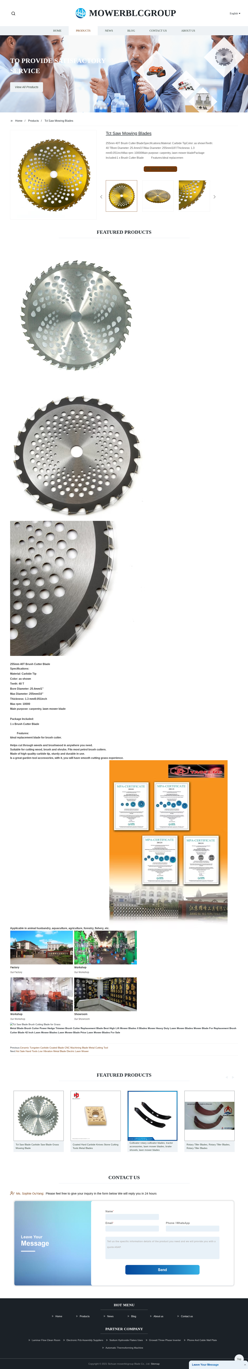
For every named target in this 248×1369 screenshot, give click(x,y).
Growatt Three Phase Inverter (165, 1340)
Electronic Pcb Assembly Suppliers (84, 1340)
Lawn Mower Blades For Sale (103, 1032)
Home (57, 30)
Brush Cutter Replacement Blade (84, 1028)
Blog (131, 30)
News (109, 30)
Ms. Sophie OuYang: (30, 1193)
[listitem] (124, 195)
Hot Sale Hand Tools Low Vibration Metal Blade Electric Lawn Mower (52, 1051)
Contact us (158, 30)
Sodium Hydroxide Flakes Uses (126, 1340)
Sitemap (155, 1363)
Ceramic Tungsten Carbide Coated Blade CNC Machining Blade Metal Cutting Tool (64, 1047)
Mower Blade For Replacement (211, 1028)
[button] (13, 13)
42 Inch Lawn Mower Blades (41, 1032)
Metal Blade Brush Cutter (24, 1028)
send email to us (163, 168)
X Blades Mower (146, 1028)
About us (188, 30)
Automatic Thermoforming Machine (124, 1347)
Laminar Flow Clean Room (46, 1340)
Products (83, 30)
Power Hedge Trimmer (52, 1028)
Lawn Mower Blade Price (72, 1032)
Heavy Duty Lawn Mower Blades (174, 1028)
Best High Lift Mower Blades (120, 1028)
